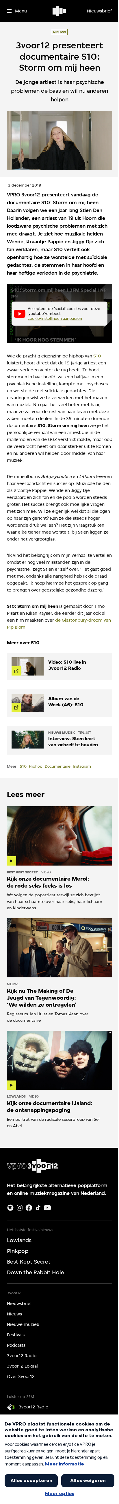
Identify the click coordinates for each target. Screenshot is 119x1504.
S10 (97, 356)
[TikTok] (38, 1207)
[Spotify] (10, 1207)
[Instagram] (19, 1207)
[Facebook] (28, 1207)
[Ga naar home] (59, 11)
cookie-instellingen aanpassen (55, 318)
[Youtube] (47, 1207)
